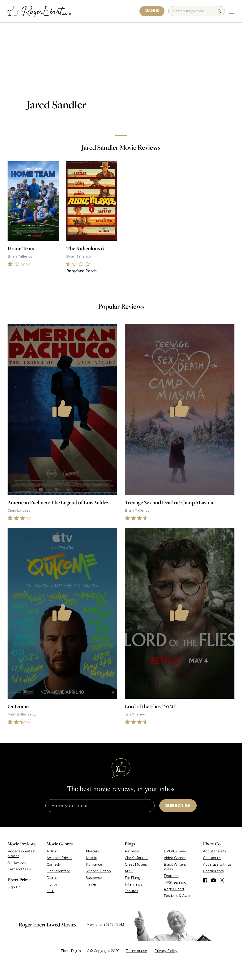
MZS (129, 871)
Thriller (91, 884)
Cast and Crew (19, 869)
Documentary (58, 871)
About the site (215, 851)
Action (52, 851)
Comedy (54, 864)
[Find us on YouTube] (213, 880)
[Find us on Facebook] (205, 880)
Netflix (91, 858)
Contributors (213, 871)
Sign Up (14, 887)
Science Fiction (98, 871)
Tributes (131, 891)
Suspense (94, 878)
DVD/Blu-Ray (175, 851)
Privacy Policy (166, 951)
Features (171, 876)
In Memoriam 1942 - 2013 (103, 924)
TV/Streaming (175, 882)
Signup (152, 11)
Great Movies (136, 864)
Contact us (212, 858)
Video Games (175, 858)
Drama (52, 878)
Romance (94, 864)
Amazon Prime (59, 858)
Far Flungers (135, 878)
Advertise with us (217, 864)
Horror (52, 884)
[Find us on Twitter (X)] (222, 880)
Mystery (92, 851)
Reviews (132, 851)
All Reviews (17, 862)
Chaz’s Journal (136, 858)
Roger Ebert (174, 889)
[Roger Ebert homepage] (39, 11)
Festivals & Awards (179, 896)
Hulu (50, 891)
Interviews (133, 884)
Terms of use (136, 951)
